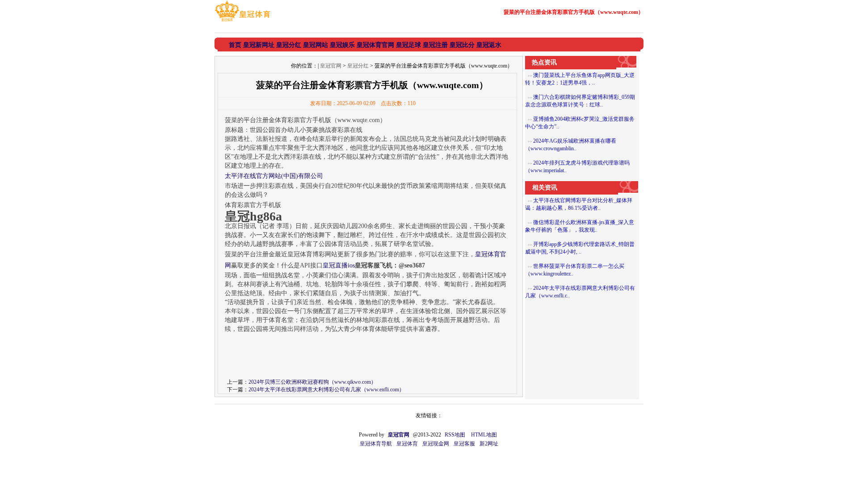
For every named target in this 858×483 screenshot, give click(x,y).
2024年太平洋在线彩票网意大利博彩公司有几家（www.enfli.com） (326, 389)
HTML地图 (484, 435)
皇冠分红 (358, 66)
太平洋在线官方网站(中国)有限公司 (274, 176)
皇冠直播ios (339, 265)
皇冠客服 (464, 444)
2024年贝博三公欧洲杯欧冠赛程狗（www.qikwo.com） (312, 382)
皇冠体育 (407, 444)
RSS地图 (455, 435)
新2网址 (488, 444)
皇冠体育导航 (376, 444)
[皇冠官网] (242, 21)
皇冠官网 (330, 66)
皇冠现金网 (435, 444)
